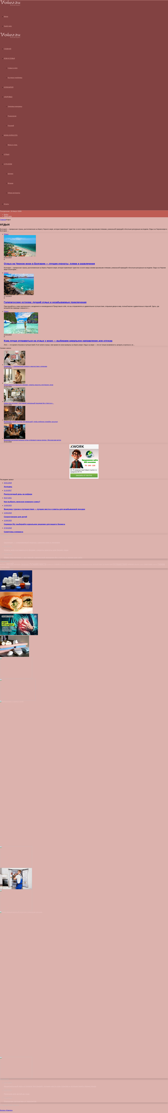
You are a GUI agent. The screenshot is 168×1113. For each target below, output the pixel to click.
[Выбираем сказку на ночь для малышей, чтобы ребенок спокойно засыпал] (14, 420)
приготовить (76, 564)
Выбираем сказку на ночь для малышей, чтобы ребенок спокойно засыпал (31, 422)
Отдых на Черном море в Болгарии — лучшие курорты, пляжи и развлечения (49, 263)
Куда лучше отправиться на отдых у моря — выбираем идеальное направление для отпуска (58, 340)
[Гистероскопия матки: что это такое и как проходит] (16, 867)
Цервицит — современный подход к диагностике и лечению (25, 366)
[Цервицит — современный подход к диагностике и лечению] (14, 364)
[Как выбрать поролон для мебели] (14, 656)
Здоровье (8, 97)
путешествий (108, 564)
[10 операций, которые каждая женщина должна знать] (18, 700)
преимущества (69, 564)
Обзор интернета (14, 193)
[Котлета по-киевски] (16, 613)
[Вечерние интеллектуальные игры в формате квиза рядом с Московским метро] (14, 438)
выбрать (3, 564)
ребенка (130, 564)
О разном (8, 164)
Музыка (10, 183)
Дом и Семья (9, 58)
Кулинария (8, 87)
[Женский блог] (10, 5)
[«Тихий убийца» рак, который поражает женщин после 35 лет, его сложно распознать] (19, 634)
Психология (12, 116)
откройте (57, 564)
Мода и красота (11, 135)
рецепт (136, 564)
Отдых (6, 154)
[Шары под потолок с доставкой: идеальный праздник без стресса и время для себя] (14, 401)
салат (141, 564)
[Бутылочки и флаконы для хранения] (16, 591)
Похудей (11, 125)
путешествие (97, 564)
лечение (25, 564)
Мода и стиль (12, 145)
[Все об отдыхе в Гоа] (16, 678)
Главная (3, 219)
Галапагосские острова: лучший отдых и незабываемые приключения (45, 302)
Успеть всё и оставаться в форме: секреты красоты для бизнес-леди (28, 385)
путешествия (120, 564)
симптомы (148, 564)
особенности (50, 564)
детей (10, 563)
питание (63, 564)
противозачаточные (86, 564)
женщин (17, 564)
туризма (5, 567)
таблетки (155, 564)
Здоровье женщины (15, 106)
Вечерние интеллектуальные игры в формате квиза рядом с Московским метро (32, 440)
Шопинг (10, 173)
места (42, 564)
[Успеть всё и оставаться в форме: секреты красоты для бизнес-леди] (14, 383)
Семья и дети (12, 68)
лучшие (34, 563)
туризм (161, 564)
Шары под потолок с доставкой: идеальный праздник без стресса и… (29, 403)
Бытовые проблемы (15, 77)
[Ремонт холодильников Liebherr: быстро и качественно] (16, 889)
